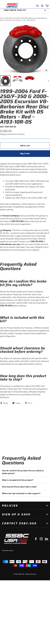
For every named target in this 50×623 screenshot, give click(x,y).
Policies (10, 505)
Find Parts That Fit (15, 10)
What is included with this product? (17, 480)
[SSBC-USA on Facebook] (35, 538)
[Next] (48, 80)
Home (2, 18)
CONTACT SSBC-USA (19, 523)
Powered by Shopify (7, 550)
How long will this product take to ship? (19, 486)
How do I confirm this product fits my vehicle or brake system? (23, 471)
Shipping (3, 134)
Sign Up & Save (16, 514)
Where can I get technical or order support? (21, 493)
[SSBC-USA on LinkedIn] (46, 538)
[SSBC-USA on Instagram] (41, 538)
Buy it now (25, 153)
